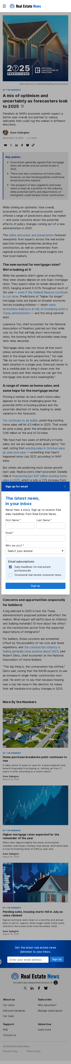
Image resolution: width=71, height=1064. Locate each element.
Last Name (43, 520)
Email (9, 532)
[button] (4, 6)
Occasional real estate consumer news (37, 574)
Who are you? (14, 545)
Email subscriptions (21, 561)
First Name (12, 520)
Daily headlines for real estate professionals (32, 568)
